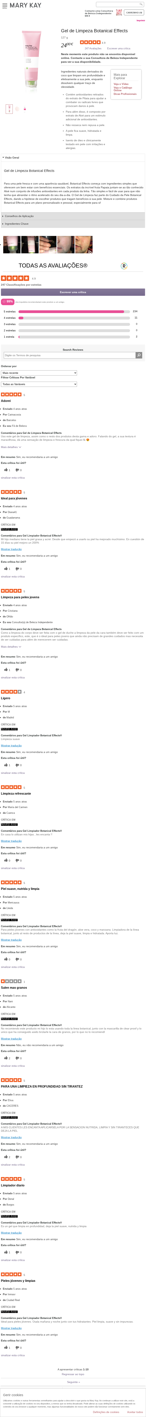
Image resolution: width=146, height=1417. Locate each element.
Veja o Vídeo (121, 84)
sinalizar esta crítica (13, 477)
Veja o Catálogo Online (123, 89)
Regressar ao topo (73, 1374)
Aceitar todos (135, 1412)
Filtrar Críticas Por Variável (18, 377)
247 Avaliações (93, 48)
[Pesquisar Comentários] (139, 355)
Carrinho (134, 12)
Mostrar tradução (11, 549)
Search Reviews (73, 349)
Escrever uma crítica (118, 48)
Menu (4, 5)
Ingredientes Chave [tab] (17, 223)
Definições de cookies (106, 1412)
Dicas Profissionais (125, 94)
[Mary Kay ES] (9, 529)
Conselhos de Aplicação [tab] (19, 216)
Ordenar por (9, 366)
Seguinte (73, 1382)
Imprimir (141, 20)
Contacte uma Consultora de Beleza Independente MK (99, 13)
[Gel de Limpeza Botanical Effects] (31, 62)
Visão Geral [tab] (12, 157)
